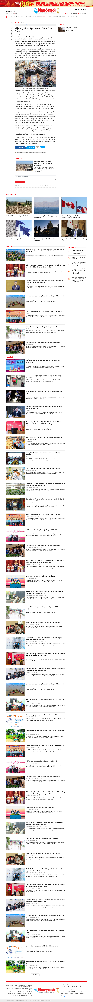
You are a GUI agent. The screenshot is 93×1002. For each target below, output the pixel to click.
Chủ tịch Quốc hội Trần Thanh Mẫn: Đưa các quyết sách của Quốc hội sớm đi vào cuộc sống (44, 281)
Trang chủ (17, 22)
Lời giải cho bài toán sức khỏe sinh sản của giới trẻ (41, 576)
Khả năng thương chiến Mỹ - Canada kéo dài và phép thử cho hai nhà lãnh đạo (73, 216)
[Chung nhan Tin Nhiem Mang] (67, 996)
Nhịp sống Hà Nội (83, 13)
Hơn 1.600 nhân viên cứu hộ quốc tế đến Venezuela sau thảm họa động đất (71, 29)
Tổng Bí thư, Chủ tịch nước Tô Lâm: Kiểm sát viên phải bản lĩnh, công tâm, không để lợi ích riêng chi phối (45, 266)
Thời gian (47, 185)
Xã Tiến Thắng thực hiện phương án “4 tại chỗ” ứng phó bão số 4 (45, 731)
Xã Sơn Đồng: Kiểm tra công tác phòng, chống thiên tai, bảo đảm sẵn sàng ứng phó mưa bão (44, 592)
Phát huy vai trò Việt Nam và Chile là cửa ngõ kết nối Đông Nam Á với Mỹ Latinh (44, 407)
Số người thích (53, 185)
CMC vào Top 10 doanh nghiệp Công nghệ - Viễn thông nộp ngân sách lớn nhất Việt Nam (44, 638)
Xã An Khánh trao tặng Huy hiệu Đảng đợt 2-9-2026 (42, 530)
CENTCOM (43, 152)
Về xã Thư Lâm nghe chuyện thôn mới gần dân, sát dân (43, 622)
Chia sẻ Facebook (21, 147)
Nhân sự (28, 269)
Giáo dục (31, 16)
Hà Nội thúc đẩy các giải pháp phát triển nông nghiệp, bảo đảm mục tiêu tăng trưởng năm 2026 (45, 484)
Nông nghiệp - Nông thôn (58, 16)
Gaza (27, 152)
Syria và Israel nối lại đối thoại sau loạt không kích (74, 239)
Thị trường (29, 441)
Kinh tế (15, 16)
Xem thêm (35, 974)
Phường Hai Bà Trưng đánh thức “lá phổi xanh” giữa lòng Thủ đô (79, 264)
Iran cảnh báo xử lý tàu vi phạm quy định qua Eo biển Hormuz (46, 216)
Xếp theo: (42, 185)
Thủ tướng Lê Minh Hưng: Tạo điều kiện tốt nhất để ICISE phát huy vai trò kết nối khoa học (45, 500)
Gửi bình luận (20, 182)
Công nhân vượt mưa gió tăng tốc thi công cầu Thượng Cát (46, 296)
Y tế (35, 16)
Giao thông (29, 377)
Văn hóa (23, 16)
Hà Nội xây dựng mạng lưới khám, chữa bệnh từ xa (43, 715)
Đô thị (18, 16)
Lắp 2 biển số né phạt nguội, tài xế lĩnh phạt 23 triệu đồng (43, 376)
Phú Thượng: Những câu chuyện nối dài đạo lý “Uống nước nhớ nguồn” (45, 700)
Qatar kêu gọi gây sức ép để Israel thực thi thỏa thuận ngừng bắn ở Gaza (43, 163)
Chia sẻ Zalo (31, 147)
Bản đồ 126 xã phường (72, 13)
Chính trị (10, 16)
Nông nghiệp (29, 395)
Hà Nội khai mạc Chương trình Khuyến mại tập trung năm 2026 (45, 311)
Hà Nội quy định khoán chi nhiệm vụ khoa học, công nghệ (43, 468)
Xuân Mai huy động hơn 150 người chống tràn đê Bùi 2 (42, 327)
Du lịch (50, 16)
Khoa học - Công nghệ (71, 16)
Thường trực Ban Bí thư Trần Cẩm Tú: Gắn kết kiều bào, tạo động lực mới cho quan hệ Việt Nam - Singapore (44, 423)
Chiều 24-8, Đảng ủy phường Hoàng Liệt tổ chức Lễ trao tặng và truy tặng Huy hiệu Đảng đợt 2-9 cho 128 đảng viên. (45, 660)
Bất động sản (29, 344)
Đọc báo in (9, 13)
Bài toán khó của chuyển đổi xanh (15, 239)
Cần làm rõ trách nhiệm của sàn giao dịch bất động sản (43, 342)
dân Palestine (31, 152)
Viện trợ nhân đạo (20, 152)
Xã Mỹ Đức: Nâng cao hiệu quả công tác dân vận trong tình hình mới (44, 454)
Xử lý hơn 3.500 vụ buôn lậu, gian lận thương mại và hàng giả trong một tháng (44, 438)
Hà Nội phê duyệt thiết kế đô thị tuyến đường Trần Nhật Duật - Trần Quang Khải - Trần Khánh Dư (79, 271)
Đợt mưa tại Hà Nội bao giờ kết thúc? (78, 258)
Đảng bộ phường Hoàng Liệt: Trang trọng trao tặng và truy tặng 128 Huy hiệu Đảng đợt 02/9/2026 (45, 654)
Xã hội (27, 16)
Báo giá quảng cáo (78, 991)
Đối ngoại (28, 410)
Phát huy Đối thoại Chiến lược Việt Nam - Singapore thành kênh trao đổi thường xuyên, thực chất (45, 669)
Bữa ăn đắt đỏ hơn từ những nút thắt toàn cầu (18, 216)
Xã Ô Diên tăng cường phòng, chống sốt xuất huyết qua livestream (43, 361)
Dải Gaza (37, 152)
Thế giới (45, 16)
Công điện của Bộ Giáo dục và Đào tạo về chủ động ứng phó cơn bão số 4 (79, 252)
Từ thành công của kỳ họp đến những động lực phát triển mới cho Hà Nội (45, 250)
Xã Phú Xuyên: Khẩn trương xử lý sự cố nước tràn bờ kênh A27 (44, 392)
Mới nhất (17, 13)
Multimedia (40, 16)
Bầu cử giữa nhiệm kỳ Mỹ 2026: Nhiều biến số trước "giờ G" (46, 239)
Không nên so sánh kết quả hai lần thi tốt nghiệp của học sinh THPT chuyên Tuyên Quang (79, 279)
